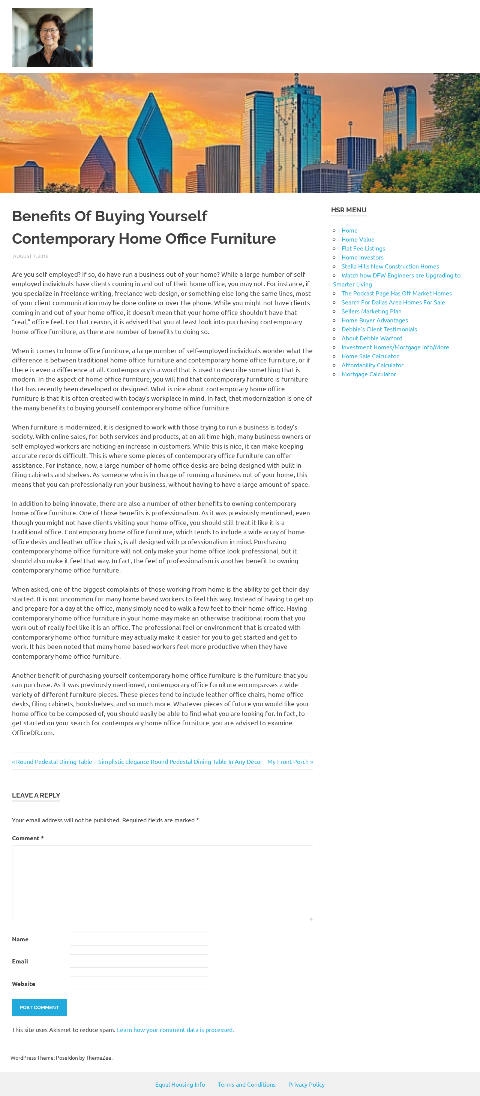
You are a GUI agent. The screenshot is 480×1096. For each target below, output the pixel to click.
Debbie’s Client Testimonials (379, 329)
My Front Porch (288, 761)
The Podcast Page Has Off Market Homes (397, 293)
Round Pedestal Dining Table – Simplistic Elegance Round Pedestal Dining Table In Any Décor (139, 761)
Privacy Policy (306, 1084)
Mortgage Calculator (369, 373)
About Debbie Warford (372, 337)
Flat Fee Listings (363, 248)
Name (20, 939)
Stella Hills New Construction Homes (390, 266)
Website (23, 983)
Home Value (358, 239)
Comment (28, 838)
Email (20, 961)
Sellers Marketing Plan (372, 311)
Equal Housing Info (180, 1084)
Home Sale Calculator (370, 355)
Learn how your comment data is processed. (175, 1029)
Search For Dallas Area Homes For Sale (393, 302)
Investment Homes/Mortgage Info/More (395, 346)
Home (350, 230)
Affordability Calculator (373, 364)
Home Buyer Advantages (375, 320)
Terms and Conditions (247, 1084)
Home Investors (363, 257)
